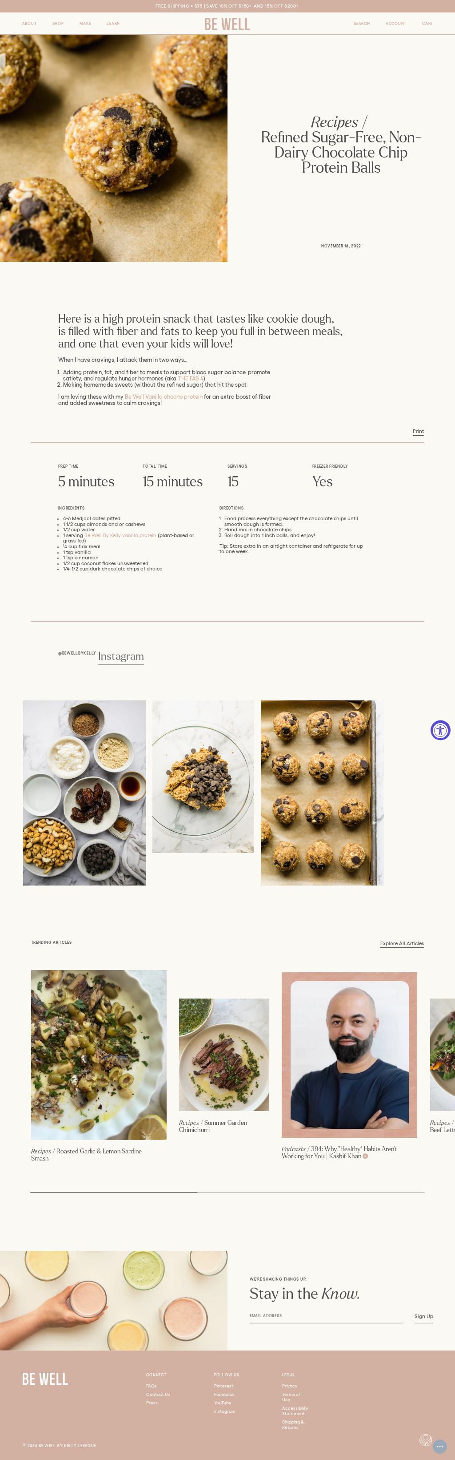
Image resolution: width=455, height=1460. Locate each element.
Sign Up (423, 1316)
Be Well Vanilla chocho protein (164, 396)
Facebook (224, 1394)
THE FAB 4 (191, 378)
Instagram (121, 656)
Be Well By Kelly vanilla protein (120, 535)
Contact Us (158, 1394)
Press (152, 1402)
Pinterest (223, 1385)
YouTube (222, 1402)
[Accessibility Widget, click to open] (441, 730)
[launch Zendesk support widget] (440, 1447)
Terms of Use (291, 1397)
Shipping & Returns (293, 1425)
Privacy (289, 1385)
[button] (29, 23)
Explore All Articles (402, 943)
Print (418, 431)
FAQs (151, 1385)
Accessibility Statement (295, 1411)
